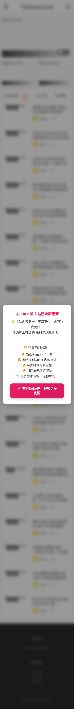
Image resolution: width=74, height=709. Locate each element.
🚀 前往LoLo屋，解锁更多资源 (37, 391)
